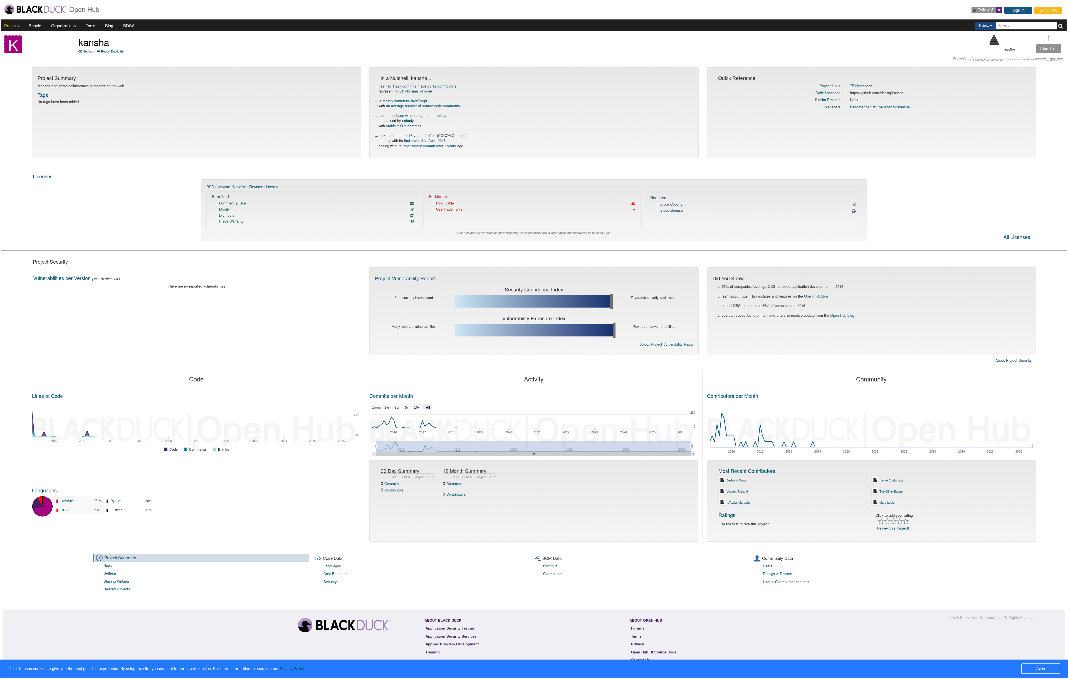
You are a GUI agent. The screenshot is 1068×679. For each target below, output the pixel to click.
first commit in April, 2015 (425, 140)
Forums (637, 628)
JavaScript (68, 500)
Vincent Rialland (737, 491)
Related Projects (116, 588)
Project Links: (830, 85)
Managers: (833, 106)
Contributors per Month (732, 395)
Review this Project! (893, 528)
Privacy (637, 643)
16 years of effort (422, 135)
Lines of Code (47, 395)
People (35, 25)
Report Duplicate (112, 51)
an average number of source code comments (423, 105)
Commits (391, 483)
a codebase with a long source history (415, 115)
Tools (90, 25)
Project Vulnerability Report (405, 278)
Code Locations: (828, 92)
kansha (93, 42)
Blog (109, 25)
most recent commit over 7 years (429, 145)
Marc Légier (887, 502)
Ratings (726, 514)
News (107, 565)
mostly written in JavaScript (404, 100)
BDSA (129, 25)
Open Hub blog (816, 296)
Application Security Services (451, 636)
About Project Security (1013, 360)
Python (116, 500)
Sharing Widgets (116, 581)
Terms (636, 636)
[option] (534, 210)
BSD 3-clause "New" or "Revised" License (243, 186)
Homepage (863, 85)
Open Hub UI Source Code (653, 652)
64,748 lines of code (415, 91)
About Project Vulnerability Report (667, 344)
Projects (11, 25)
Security (330, 581)
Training (433, 652)
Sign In (1018, 10)
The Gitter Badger (891, 491)
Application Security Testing (450, 628)
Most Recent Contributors (746, 470)
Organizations (63, 25)
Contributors (394, 490)
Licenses (43, 176)
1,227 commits (404, 86)
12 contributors (444, 86)
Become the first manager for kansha (880, 106)
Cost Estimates (335, 573)
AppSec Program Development (452, 643)
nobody (408, 120)
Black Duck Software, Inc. (981, 617)
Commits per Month (391, 395)
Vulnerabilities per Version (62, 277)
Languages (44, 490)
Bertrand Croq (736, 480)
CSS (64, 509)
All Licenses (1016, 237)
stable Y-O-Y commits (403, 125)
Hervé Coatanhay (891, 480)
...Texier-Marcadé (738, 502)
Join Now (1048, 10)
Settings (88, 51)
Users (767, 565)
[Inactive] (994, 40)
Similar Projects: (828, 99)
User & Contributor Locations (786, 581)
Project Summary (120, 557)
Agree (1040, 668)
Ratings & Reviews (778, 573)
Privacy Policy (292, 668)
